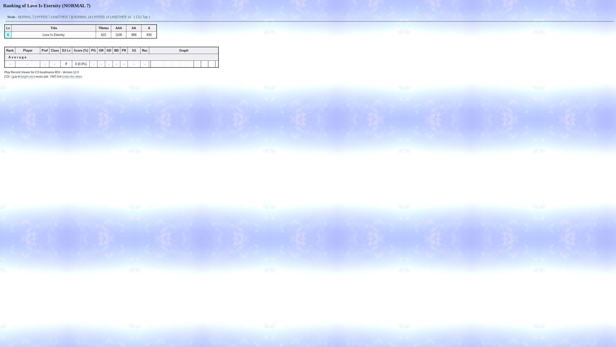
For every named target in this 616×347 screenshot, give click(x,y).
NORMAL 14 (82, 17)
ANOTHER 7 (61, 17)
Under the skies (72, 76)
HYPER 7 (43, 17)
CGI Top (142, 17)
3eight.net (26, 76)
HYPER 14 (101, 17)
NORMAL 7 (26, 17)
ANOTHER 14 (121, 17)
